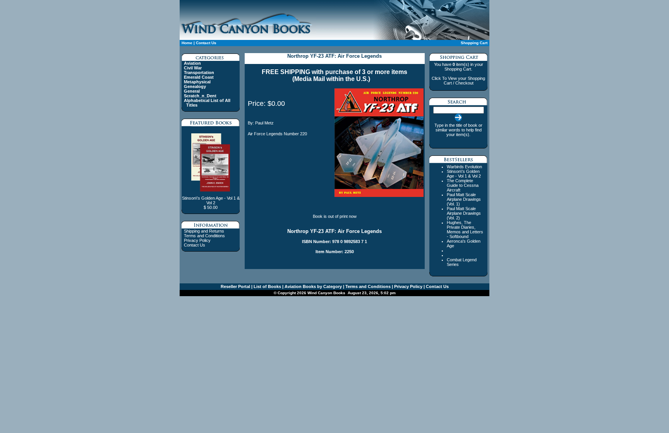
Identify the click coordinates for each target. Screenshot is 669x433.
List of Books (266, 286)
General (192, 91)
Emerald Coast (199, 77)
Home (187, 43)
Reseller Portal (235, 286)
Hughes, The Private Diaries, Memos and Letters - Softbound (465, 229)
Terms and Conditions (204, 235)
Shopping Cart (474, 43)
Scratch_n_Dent (200, 95)
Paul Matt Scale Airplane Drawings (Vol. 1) (464, 199)
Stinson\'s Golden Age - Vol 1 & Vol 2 (464, 173)
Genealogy (195, 86)
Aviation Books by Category (312, 286)
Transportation (199, 72)
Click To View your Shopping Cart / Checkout (458, 80)
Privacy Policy (197, 240)
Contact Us (206, 43)
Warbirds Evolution (464, 166)
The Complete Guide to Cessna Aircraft (463, 185)
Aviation (192, 63)
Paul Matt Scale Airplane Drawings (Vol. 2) (464, 213)
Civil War (193, 68)
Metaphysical (197, 81)
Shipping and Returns (204, 231)
